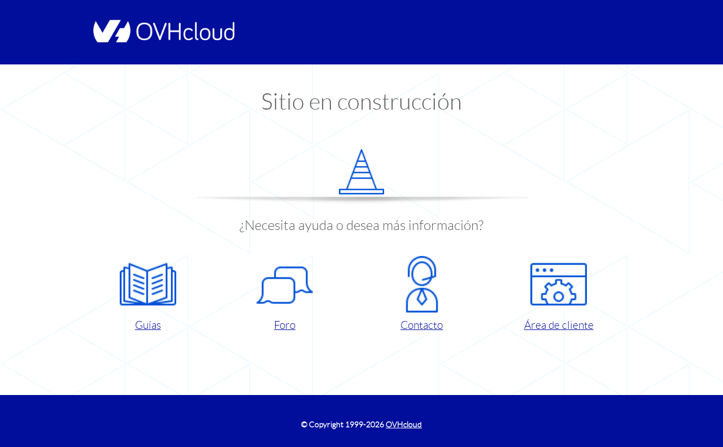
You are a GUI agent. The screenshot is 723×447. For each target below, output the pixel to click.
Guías (148, 325)
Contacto (421, 325)
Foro (284, 325)
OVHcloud (404, 424)
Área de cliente (559, 325)
